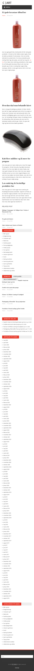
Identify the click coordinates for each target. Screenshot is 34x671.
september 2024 (7, 386)
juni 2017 (5, 547)
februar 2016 (6, 584)
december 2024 (7, 379)
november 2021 (7, 434)
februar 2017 (6, 557)
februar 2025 (6, 375)
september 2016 (7, 568)
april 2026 (5, 342)
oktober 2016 (6, 566)
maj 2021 (5, 448)
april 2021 (5, 451)
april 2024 (5, 398)
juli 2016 (5, 573)
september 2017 (7, 540)
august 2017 (6, 543)
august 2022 (6, 430)
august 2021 (6, 441)
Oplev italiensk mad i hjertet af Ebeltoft (12, 225)
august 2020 (6, 469)
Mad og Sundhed (7, 259)
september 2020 (7, 467)
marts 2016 (6, 582)
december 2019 (7, 487)
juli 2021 (5, 444)
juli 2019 (5, 497)
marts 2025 (6, 372)
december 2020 (7, 460)
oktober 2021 (6, 437)
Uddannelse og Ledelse (9, 270)
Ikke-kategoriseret (7, 252)
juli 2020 (5, 471)
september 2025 (7, 358)
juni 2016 (5, 575)
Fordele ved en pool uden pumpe (10, 287)
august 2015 (6, 598)
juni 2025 (5, 365)
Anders (3, 15)
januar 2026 (6, 349)
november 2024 (7, 381)
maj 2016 (5, 577)
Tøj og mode (6, 266)
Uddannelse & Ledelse (8, 268)
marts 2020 (6, 481)
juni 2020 (5, 474)
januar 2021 (6, 457)
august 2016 (6, 570)
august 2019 (6, 494)
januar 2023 (6, 421)
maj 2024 (5, 395)
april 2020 (5, 478)
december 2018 (7, 513)
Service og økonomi (8, 261)
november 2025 (7, 354)
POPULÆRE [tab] (17, 276)
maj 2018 (5, 524)
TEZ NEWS (14, 664)
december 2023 (7, 404)
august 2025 (6, 361)
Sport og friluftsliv (7, 264)
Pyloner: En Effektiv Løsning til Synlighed (13, 294)
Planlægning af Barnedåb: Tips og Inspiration (13, 301)
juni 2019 (5, 499)
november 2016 (7, 563)
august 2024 (6, 388)
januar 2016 (6, 587)
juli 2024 (5, 391)
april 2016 (5, 580)
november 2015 (7, 591)
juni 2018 (5, 522)
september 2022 (7, 428)
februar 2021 (6, 455)
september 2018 (7, 517)
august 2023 (6, 407)
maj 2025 (5, 368)
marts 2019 (6, 506)
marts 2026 (6, 345)
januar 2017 (6, 559)
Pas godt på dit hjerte (7, 219)
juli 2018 (5, 520)
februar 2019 (6, 508)
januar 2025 (6, 377)
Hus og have (6, 250)
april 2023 (5, 416)
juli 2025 (5, 363)
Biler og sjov (6, 234)
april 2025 (5, 370)
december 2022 (7, 423)
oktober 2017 (6, 538)
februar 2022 (6, 432)
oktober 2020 (6, 464)
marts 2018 (6, 527)
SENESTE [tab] (7, 276)
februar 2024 (6, 402)
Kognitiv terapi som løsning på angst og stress (14, 322)
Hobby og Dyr (6, 247)
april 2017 (5, 552)
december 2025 (7, 352)
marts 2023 (6, 418)
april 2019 (5, 504)
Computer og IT (7, 238)
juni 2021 (5, 446)
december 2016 (7, 561)
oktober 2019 (6, 490)
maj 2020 (5, 476)
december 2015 (7, 589)
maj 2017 (5, 550)
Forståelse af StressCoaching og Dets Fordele (13, 308)
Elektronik (5, 240)
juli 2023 (5, 409)
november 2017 (7, 536)
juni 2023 (5, 411)
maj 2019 (5, 501)
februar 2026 (6, 347)
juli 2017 (5, 545)
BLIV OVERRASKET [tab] (10, 279)
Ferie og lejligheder (8, 245)
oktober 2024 (6, 384)
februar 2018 (6, 529)
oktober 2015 (6, 593)
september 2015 (7, 596)
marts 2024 (6, 400)
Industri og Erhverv (8, 254)
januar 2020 (6, 485)
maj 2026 (5, 340)
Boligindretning (7, 236)
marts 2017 (6, 554)
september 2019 (7, 492)
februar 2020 (6, 483)
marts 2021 (6, 453)
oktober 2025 (6, 356)
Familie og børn (7, 243)
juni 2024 (5, 393)
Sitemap (17, 667)
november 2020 (7, 462)
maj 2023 (5, 414)
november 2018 (7, 515)
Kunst (4, 257)
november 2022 (7, 425)
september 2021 (7, 439)
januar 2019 (6, 510)
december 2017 (7, 534)
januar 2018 (6, 531)
